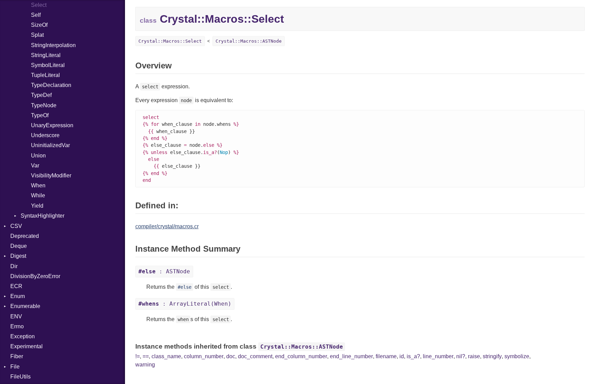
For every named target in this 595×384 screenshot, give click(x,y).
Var (35, 165)
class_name (166, 356)
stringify (492, 356)
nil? (460, 356)
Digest (18, 256)
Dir (14, 266)
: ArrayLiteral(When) (184, 303)
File (15, 367)
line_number (438, 356)
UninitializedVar (50, 145)
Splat (37, 35)
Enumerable (25, 306)
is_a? (413, 356)
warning (145, 364)
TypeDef (41, 95)
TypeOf (40, 115)
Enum (17, 296)
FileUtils (20, 377)
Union (38, 155)
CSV (16, 226)
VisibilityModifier (51, 175)
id (401, 356)
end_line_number (351, 356)
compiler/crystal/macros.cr (167, 226)
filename (386, 356)
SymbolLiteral (48, 65)
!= (137, 356)
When (38, 185)
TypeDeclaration (51, 85)
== (146, 356)
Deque (18, 246)
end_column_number (301, 356)
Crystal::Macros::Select (170, 41)
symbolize (516, 356)
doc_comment (255, 356)
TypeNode (43, 105)
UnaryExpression (52, 125)
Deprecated (24, 236)
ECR (16, 286)
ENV (16, 316)
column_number (203, 356)
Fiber (16, 356)
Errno (17, 326)
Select (38, 5)
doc (230, 356)
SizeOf (39, 25)
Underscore (45, 135)
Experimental (26, 346)
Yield (37, 206)
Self (36, 15)
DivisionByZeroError (35, 276)
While (38, 195)
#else (184, 287)
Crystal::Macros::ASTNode (249, 41)
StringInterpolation (53, 45)
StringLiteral (46, 55)
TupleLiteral (45, 75)
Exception (22, 336)
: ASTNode (164, 271)
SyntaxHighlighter (42, 216)
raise (474, 356)
